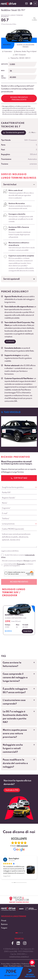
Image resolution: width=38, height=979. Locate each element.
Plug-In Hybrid (31, 51)
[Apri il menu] (35, 3)
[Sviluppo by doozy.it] (33, 967)
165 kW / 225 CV (24, 58)
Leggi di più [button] (6, 876)
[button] (19, 184)
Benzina (18, 51)
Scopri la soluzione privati (25, 46)
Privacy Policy (5, 964)
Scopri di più (10, 341)
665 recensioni (22, 846)
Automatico (8, 51)
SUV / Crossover (20, 55)
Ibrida (24, 51)
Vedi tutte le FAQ (11, 790)
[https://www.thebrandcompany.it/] (12, 967)
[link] (19, 431)
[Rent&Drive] (8, 908)
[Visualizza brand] (34, 18)
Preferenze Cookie (28, 964)
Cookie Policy (16, 964)
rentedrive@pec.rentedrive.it (19, 957)
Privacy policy (21, 564)
